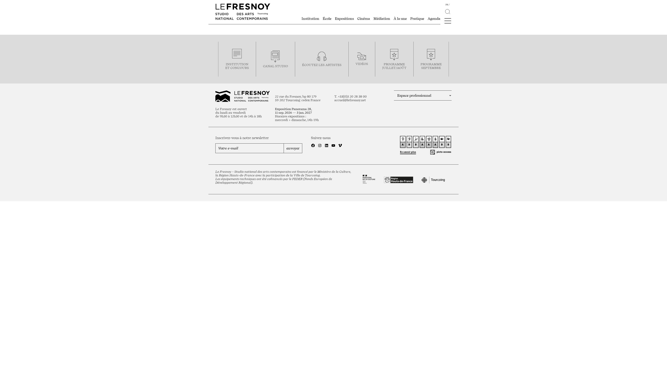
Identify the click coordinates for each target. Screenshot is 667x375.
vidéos (362, 64)
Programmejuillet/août (394, 66)
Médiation (381, 18)
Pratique (417, 18)
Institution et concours (237, 66)
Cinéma (363, 18)
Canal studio (275, 66)
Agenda (434, 18)
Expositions (344, 18)
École (327, 18)
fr (447, 4)
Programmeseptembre (431, 66)
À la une (400, 18)
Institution (310, 18)
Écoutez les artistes (321, 65)
